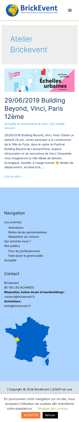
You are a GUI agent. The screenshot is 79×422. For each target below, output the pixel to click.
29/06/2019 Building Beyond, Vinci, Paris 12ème (34, 108)
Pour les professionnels (24, 251)
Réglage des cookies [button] (53, 408)
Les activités (12, 222)
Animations (15, 227)
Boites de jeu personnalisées (27, 232)
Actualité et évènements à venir (26, 124)
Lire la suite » (13, 176)
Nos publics (12, 246)
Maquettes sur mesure (23, 236)
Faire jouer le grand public (25, 255)
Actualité (10, 260)
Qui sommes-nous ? (17, 241)
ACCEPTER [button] (31, 415)
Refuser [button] (50, 415)
